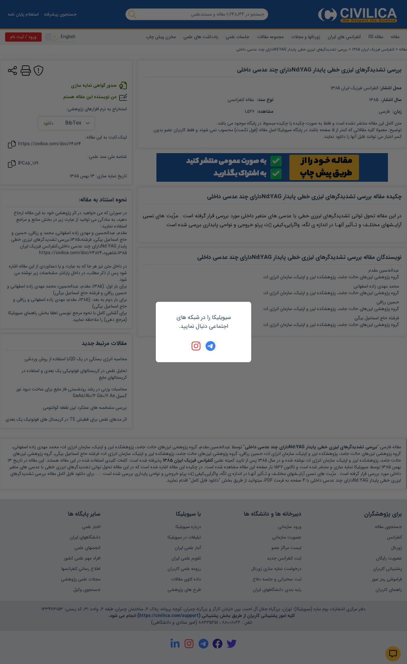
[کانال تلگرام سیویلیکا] (210, 346)
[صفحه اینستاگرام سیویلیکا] (196, 346)
